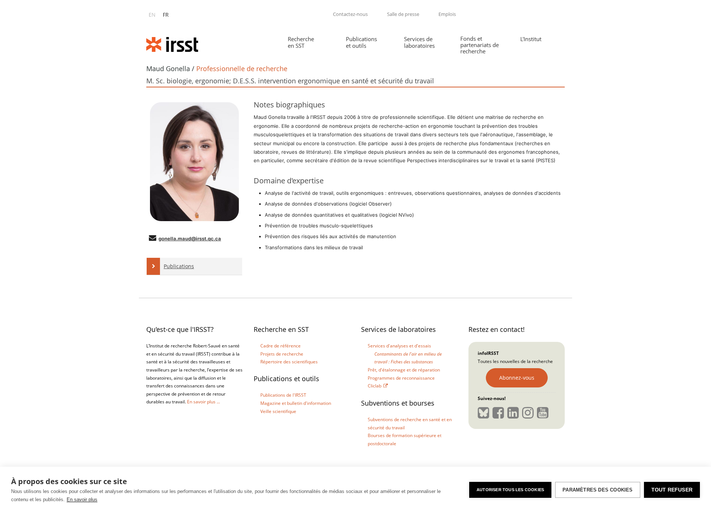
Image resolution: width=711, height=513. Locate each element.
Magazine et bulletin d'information (295, 403)
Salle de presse (403, 14)
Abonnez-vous (516, 377)
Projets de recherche (281, 354)
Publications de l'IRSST (283, 395)
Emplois (447, 14)
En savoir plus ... (203, 402)
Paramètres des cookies (597, 490)
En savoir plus (82, 499)
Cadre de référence (280, 346)
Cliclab (374, 386)
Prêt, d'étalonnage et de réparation (404, 370)
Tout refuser (671, 490)
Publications (179, 266)
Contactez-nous (350, 14)
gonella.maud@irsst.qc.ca (189, 238)
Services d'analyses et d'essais (399, 346)
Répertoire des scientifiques (289, 362)
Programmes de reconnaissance (401, 378)
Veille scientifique (278, 411)
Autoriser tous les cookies (510, 489)
